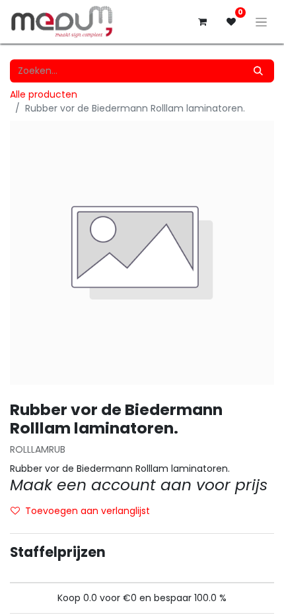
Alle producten (43, 94)
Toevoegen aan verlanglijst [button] (87, 510)
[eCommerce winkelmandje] (202, 22)
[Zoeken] (258, 70)
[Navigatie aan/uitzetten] (261, 22)
